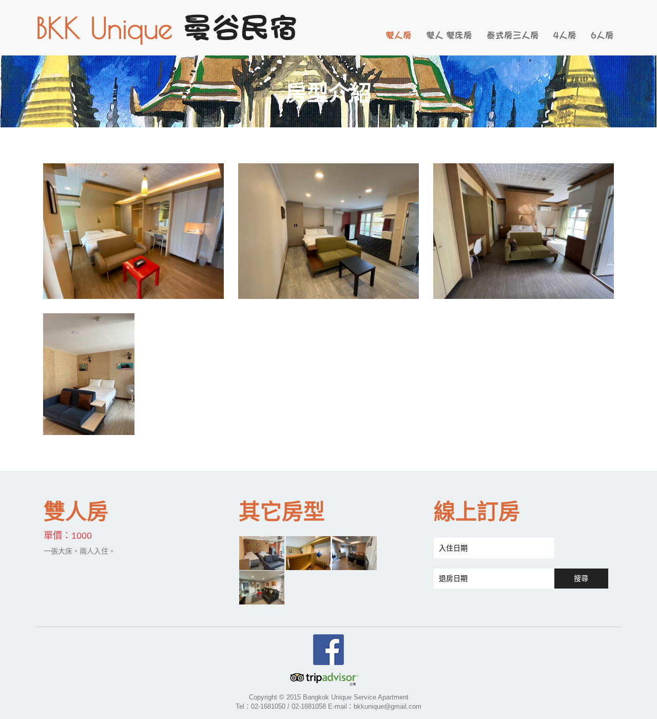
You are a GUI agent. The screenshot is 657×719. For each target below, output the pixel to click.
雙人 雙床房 (449, 35)
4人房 (564, 35)
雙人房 (398, 35)
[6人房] (261, 587)
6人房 (602, 35)
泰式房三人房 (513, 35)
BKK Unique (167, 28)
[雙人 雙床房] (261, 552)
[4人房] (354, 552)
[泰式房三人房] (308, 552)
